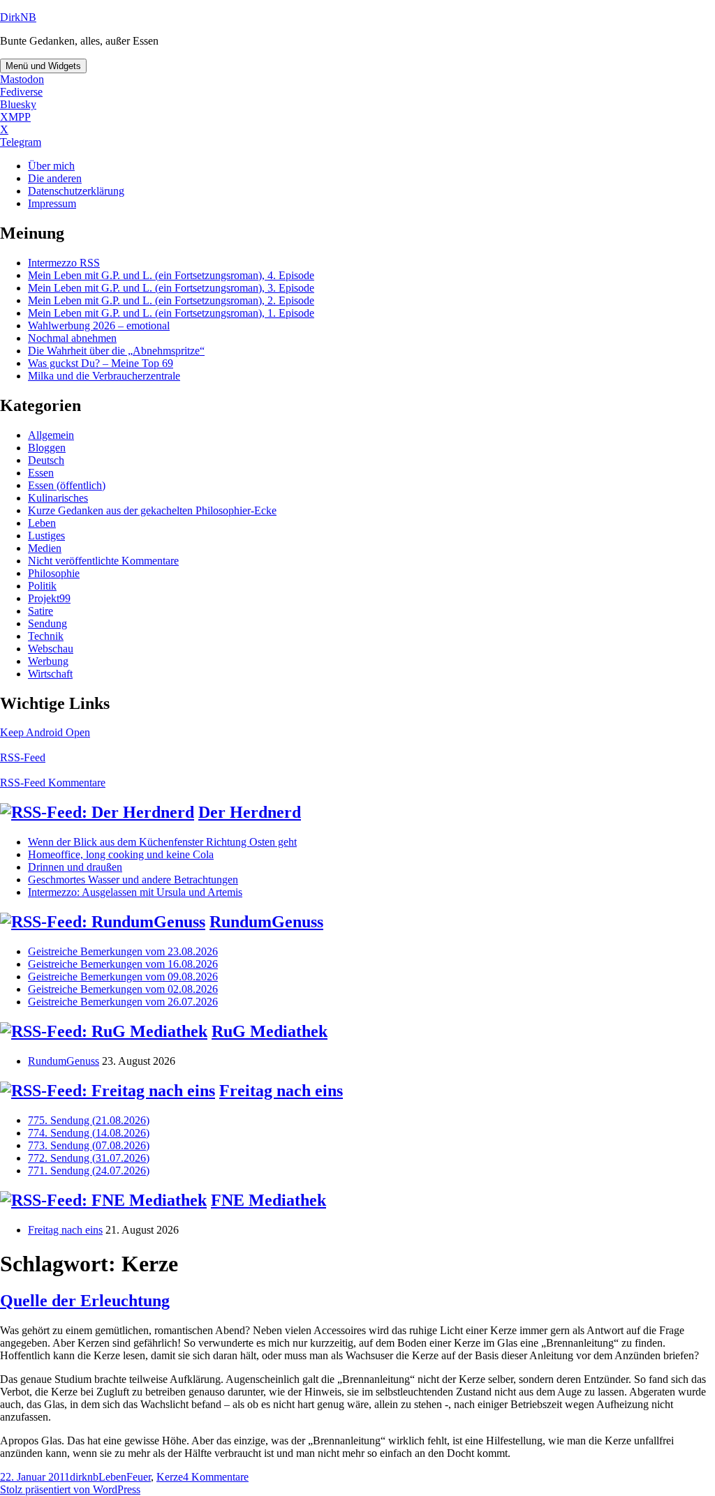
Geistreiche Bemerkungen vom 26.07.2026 (123, 1002)
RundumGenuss (266, 922)
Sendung (47, 623)
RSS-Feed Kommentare (52, 782)
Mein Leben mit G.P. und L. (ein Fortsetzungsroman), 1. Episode (171, 313)
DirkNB (18, 17)
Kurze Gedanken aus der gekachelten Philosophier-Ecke (152, 510)
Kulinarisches (58, 498)
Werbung (48, 661)
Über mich (51, 166)
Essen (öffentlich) (66, 485)
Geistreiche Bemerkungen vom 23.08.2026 (123, 951)
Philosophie (54, 573)
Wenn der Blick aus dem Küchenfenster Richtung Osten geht (162, 842)
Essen (41, 473)
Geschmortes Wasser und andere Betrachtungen (133, 879)
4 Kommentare (216, 1477)
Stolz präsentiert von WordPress (70, 1489)
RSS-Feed (22, 757)
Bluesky (18, 104)
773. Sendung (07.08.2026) (88, 1145)
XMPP (15, 117)
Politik (42, 586)
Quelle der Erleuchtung (85, 1301)
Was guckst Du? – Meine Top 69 (100, 363)
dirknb (84, 1477)
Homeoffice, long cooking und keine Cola (121, 854)
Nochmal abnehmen (72, 338)
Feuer (138, 1477)
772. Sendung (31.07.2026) (88, 1158)
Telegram (20, 142)
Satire (40, 611)
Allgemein (51, 435)
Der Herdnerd (249, 812)
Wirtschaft (50, 674)
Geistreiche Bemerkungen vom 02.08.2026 (123, 989)
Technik (46, 636)
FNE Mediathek (268, 1200)
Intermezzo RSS (64, 263)
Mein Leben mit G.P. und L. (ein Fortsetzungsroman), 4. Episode (171, 275)
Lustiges (46, 535)
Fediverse (21, 92)
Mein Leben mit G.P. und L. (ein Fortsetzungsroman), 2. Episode (171, 300)
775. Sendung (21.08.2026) (88, 1120)
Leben (42, 523)
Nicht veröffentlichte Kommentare (103, 561)
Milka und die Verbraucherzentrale (104, 376)
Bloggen (47, 448)
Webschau (50, 648)
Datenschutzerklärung (76, 191)
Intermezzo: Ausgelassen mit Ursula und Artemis (135, 892)
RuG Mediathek (269, 1031)
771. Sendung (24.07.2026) (88, 1170)
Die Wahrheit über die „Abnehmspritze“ (116, 351)
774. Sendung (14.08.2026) (88, 1133)
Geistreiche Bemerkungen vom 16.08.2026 (123, 964)
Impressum (52, 203)
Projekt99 (49, 598)
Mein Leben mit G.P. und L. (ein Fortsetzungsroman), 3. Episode (171, 288)
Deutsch (46, 460)
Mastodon (22, 79)
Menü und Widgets (43, 66)
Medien (44, 548)
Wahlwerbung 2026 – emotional (99, 325)
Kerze (169, 1477)
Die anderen (55, 178)
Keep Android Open (45, 732)
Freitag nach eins (281, 1091)
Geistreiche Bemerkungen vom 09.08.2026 (123, 976)
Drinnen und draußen (75, 867)
